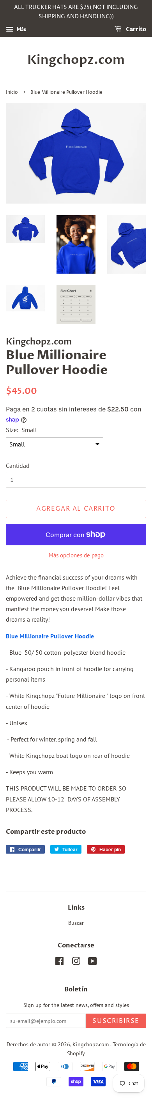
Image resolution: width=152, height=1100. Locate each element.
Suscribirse (116, 1021)
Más (20, 29)
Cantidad (18, 465)
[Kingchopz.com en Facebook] (59, 962)
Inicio (12, 92)
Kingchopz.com (76, 60)
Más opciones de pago (76, 555)
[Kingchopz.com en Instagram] (76, 962)
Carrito (135, 29)
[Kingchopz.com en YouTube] (92, 962)
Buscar (76, 922)
